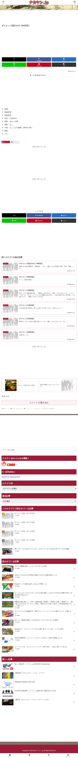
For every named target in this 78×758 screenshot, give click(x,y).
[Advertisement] (39, 17)
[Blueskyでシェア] (47, 587)
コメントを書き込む (39, 402)
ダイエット (6, 142)
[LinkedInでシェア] (47, 598)
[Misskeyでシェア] (65, 587)
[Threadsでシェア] (30, 593)
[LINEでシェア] (12, 598)
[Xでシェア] (12, 587)
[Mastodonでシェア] (30, 587)
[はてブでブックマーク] (65, 593)
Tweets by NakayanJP (10, 476)
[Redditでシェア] (47, 593)
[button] (64, 65)
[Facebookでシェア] (12, 593)
